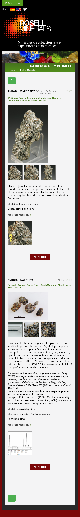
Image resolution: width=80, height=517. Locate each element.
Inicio (8, 3)
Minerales (31, 70)
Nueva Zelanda (39, 100)
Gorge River (33, 285)
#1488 (69, 280)
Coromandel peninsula (39, 98)
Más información (18, 214)
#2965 (69, 91)
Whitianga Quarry (17, 98)
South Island (64, 285)
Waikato (26, 100)
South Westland (49, 285)
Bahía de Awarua (17, 285)
